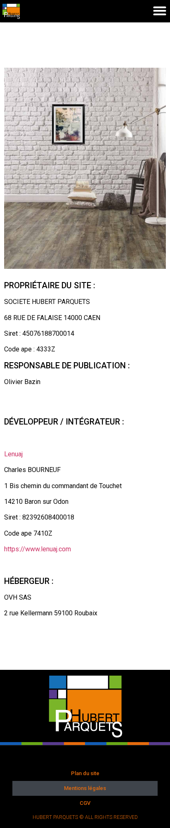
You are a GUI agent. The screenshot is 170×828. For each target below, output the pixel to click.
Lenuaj (13, 454)
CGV (85, 803)
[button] (159, 10)
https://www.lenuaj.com (37, 549)
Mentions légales (85, 788)
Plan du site (85, 773)
